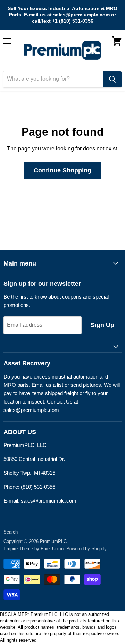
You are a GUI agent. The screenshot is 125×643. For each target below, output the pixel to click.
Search (10, 532)
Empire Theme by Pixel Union (33, 548)
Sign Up (102, 325)
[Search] (112, 79)
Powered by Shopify (86, 548)
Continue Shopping (62, 170)
